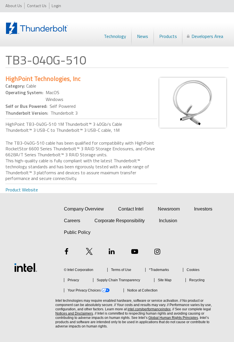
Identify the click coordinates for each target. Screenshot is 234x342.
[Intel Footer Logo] (25, 267)
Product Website (21, 189)
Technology (115, 36)
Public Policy (77, 232)
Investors (203, 209)
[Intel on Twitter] (89, 252)
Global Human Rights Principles (173, 318)
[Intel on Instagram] (157, 252)
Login (56, 6)
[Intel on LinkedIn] (112, 252)
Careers (72, 220)
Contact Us (37, 6)
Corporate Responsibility (119, 220)
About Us (13, 6)
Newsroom (169, 209)
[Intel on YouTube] (135, 252)
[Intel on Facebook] (66, 252)
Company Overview (84, 209)
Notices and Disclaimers (74, 313)
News (142, 36)
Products (168, 36)
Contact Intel (131, 209)
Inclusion (168, 220)
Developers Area (207, 36)
